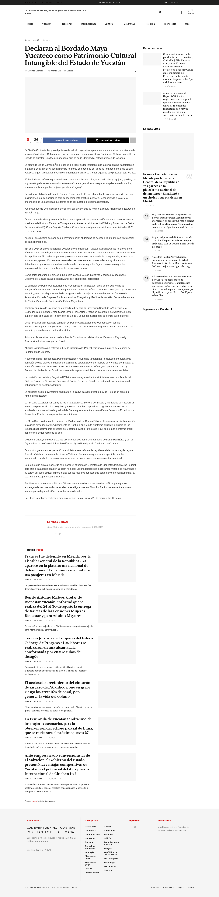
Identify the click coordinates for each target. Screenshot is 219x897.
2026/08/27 (50, 580)
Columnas (129, 24)
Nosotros (29, 2)
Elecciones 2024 (91, 863)
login (34, 801)
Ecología (89, 852)
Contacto (58, 2)
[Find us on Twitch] (175, 12)
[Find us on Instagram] (170, 12)
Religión (150, 24)
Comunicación (92, 834)
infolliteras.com (38, 887)
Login (164, 2)
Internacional (88, 24)
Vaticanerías (110, 866)
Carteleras (90, 826)
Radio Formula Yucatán (111, 843)
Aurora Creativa (70, 887)
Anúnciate (39, 2)
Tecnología (170, 24)
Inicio (30, 24)
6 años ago (170, 86)
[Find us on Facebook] (155, 12)
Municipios (109, 830)
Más (187, 24)
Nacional (67, 24)
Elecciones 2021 (91, 857)
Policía (107, 838)
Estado (46, 40)
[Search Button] (193, 2)
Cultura (109, 24)
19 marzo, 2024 (55, 71)
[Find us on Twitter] (160, 12)
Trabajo (48, 2)
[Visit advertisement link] (109, 36)
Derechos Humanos (90, 847)
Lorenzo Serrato (35, 71)
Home (27, 40)
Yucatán (46, 24)
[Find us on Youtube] (165, 12)
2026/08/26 (50, 779)
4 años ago (170, 119)
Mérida (107, 826)
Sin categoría (111, 858)
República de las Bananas (111, 853)
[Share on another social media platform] (133, 140)
